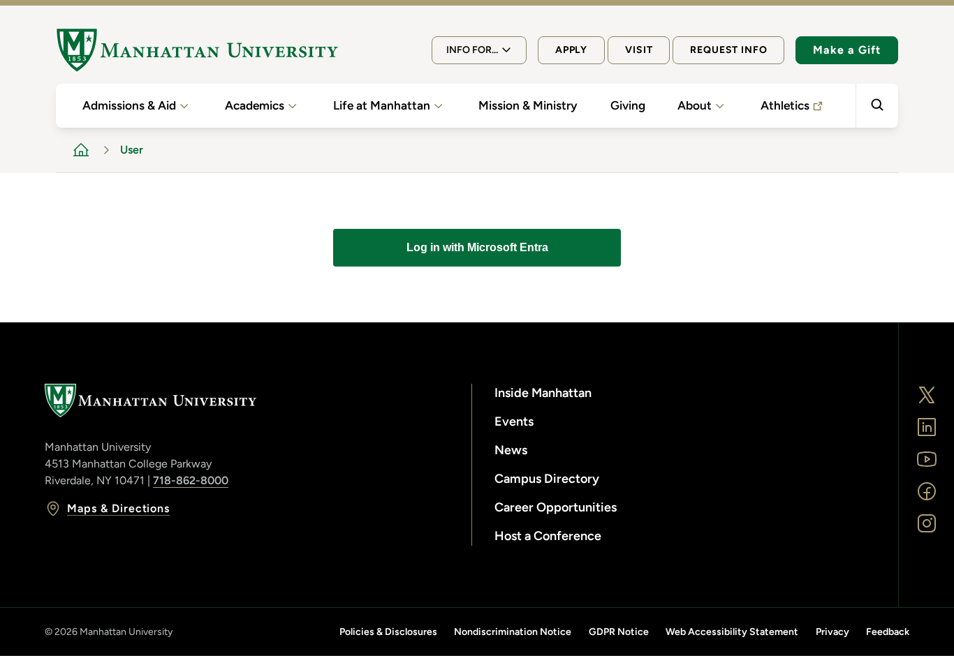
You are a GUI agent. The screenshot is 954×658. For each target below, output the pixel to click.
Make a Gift (847, 50)
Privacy (832, 632)
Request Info (728, 50)
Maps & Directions (118, 508)
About (694, 105)
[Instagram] (927, 523)
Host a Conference (547, 536)
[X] (927, 395)
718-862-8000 (190, 480)
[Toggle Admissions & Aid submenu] (184, 106)
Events (514, 421)
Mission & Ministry (528, 105)
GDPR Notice (619, 632)
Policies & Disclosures (388, 632)
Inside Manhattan (543, 393)
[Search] (877, 106)
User (131, 149)
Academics (254, 105)
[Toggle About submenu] (720, 106)
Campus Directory (546, 478)
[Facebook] (927, 491)
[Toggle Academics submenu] (292, 106)
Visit (638, 50)
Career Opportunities (555, 507)
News (510, 450)
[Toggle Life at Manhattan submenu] (438, 106)
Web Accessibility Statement (732, 632)
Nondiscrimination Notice (512, 632)
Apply (571, 50)
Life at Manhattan (381, 105)
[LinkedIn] (927, 427)
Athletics (785, 105)
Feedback (887, 632)
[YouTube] (927, 459)
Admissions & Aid (129, 105)
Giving (627, 105)
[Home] (197, 50)
